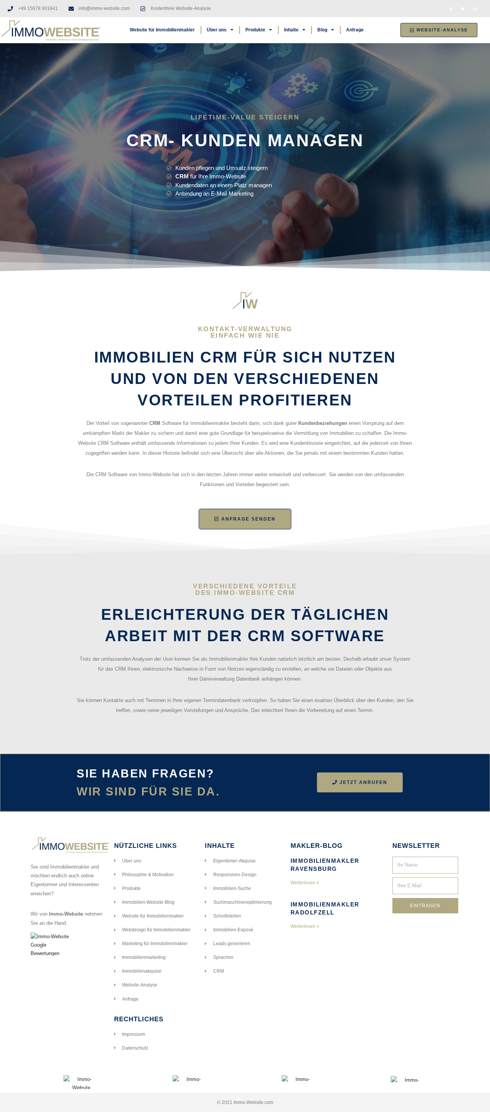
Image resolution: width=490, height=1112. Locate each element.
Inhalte (291, 30)
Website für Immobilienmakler (162, 30)
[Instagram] (475, 9)
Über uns (217, 30)
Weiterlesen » (305, 882)
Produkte (255, 30)
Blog (322, 30)
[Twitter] (463, 9)
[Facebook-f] (450, 9)
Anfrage (355, 30)
